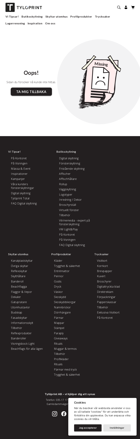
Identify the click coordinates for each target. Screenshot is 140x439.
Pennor (59, 276)
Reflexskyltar (19, 271)
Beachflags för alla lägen (27, 349)
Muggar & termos (65, 349)
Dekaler (16, 297)
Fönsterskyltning (69, 163)
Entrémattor (62, 271)
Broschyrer (104, 281)
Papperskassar (106, 302)
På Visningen (19, 163)
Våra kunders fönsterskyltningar (22, 186)
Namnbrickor (62, 307)
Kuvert (101, 276)
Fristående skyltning (72, 169)
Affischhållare (68, 179)
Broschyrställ (67, 205)
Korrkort (102, 266)
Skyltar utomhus (56, 16)
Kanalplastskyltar (22, 261)
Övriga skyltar (19, 266)
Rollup (63, 184)
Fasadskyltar (19, 318)
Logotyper (65, 194)
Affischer (65, 174)
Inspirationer (19, 174)
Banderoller (18, 338)
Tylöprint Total (20, 198)
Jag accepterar (88, 427)
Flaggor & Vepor (21, 292)
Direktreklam (105, 292)
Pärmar (59, 318)
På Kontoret (19, 158)
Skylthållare (18, 276)
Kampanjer (18, 179)
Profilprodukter (81, 16)
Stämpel (59, 328)
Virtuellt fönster (69, 210)
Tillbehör (64, 215)
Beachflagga (19, 286)
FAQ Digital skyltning (24, 203)
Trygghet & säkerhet (67, 266)
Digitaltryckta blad (108, 286)
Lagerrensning (15, 23)
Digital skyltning (21, 193)
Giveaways (61, 338)
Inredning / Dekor (70, 200)
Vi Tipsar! (12, 16)
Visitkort (102, 261)
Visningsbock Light (22, 343)
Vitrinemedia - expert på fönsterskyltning (74, 222)
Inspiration (35, 23)
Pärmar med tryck (65, 369)
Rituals (58, 343)
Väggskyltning (67, 189)
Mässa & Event (21, 169)
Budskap (16, 312)
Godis (58, 281)
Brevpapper (104, 271)
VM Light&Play (68, 229)
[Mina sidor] (125, 7)
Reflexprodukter (21, 333)
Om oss (50, 23)
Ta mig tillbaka (31, 92)
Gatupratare (19, 302)
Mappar (59, 323)
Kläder (58, 261)
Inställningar (117, 427)
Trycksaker (102, 16)
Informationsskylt (22, 323)
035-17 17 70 (63, 400)
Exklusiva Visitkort (108, 312)
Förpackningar (106, 297)
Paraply (59, 333)
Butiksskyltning (32, 16)
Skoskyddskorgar (65, 302)
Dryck (57, 286)
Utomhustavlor (20, 307)
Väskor (58, 292)
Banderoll (17, 281)
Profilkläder (61, 359)
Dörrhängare (62, 312)
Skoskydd (60, 297)
